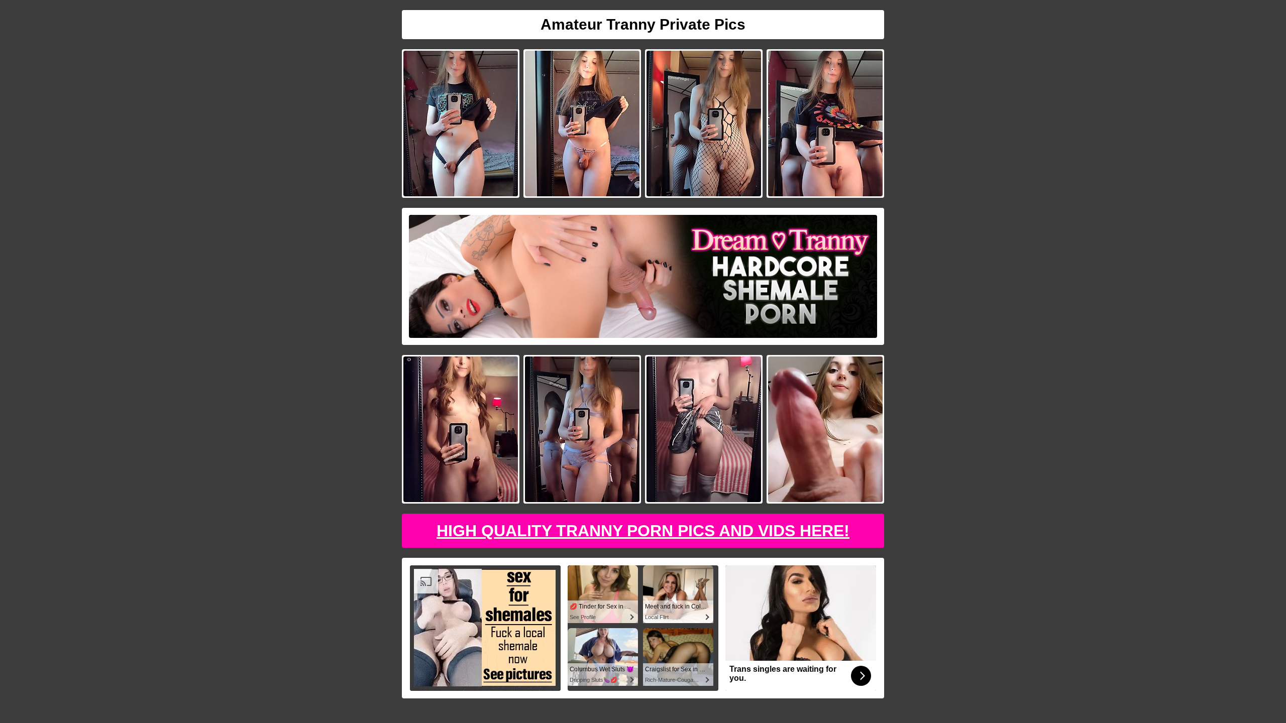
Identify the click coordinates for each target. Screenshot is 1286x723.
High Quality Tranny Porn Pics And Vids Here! (643, 531)
